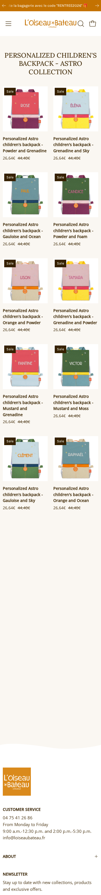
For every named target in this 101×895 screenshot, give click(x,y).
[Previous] (3, 5)
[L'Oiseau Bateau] (50, 23)
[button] (80, 24)
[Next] (97, 5)
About (9, 856)
